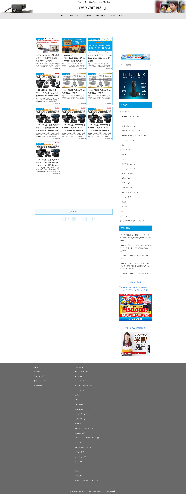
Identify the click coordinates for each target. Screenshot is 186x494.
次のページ (73, 212)
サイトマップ (38, 376)
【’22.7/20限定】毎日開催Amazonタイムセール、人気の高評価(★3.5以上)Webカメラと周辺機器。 (135, 237)
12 (89, 219)
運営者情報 (38, 385)
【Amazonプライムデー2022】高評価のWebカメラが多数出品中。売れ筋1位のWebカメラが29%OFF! (135, 248)
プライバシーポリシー (42, 381)
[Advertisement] (74, 30)
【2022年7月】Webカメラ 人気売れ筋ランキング (135, 257)
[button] (150, 65)
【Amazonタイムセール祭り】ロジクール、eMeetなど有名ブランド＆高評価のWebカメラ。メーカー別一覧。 (135, 266)
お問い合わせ (38, 371)
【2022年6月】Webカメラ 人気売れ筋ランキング (135, 275)
